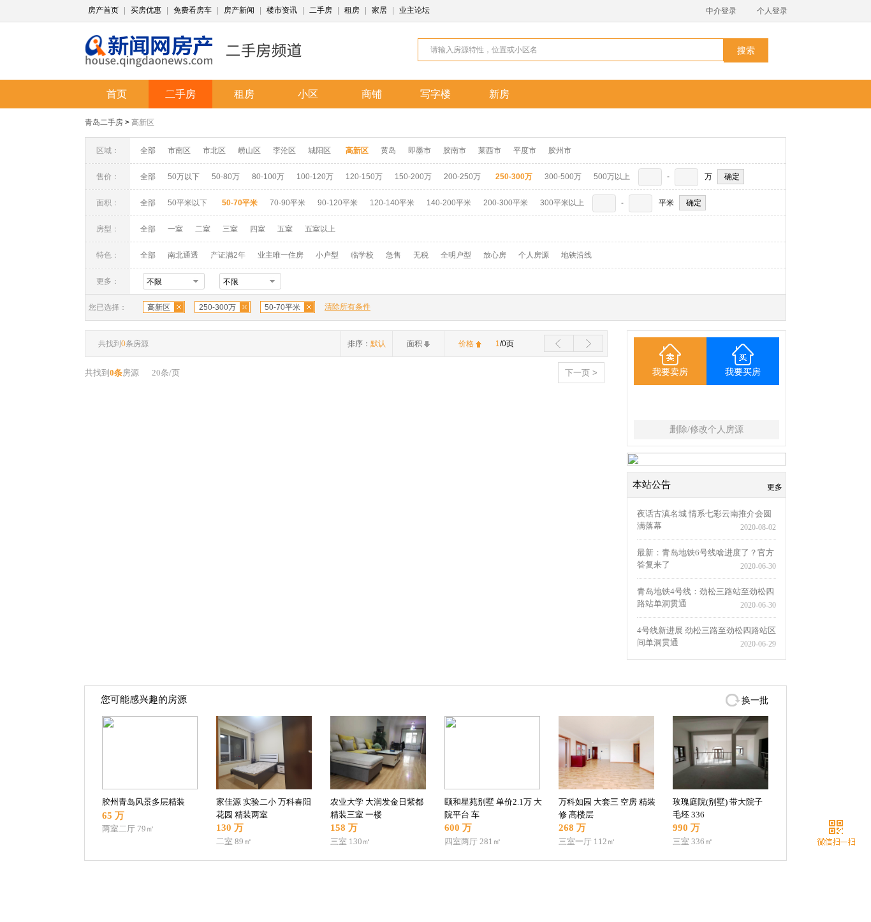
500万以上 (612, 176)
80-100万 (268, 176)
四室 (257, 228)
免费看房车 (192, 10)
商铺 (372, 94)
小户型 (327, 255)
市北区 (214, 150)
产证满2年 (227, 255)
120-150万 (364, 176)
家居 (379, 10)
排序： (367, 343)
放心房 (494, 255)
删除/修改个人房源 (706, 429)
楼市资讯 (282, 10)
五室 (285, 228)
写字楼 (435, 94)
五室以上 (320, 228)
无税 (420, 255)
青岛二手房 (104, 122)
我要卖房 (670, 372)
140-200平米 (449, 202)
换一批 (755, 700)
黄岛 (388, 150)
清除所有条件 (347, 306)
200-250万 (462, 176)
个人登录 (772, 10)
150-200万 (413, 176)
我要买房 (743, 372)
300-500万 (563, 176)
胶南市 (454, 150)
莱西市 (489, 150)
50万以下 (184, 176)
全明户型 (456, 255)
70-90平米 (287, 202)
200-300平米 (505, 202)
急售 (393, 255)
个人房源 (533, 255)
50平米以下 (187, 202)
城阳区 (319, 150)
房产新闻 (239, 10)
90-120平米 (338, 202)
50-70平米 (282, 307)
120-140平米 (392, 202)
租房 (352, 10)
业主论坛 (414, 10)
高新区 (142, 122)
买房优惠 (146, 10)
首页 (116, 94)
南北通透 (183, 255)
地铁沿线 (576, 255)
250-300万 (217, 307)
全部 (148, 150)
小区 (308, 94)
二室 (203, 228)
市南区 (179, 150)
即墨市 (419, 150)
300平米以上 (562, 202)
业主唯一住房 (281, 255)
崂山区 (249, 150)
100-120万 (314, 176)
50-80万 (226, 176)
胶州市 (559, 150)
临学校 (362, 255)
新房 (499, 94)
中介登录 (721, 10)
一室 (175, 228)
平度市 (524, 150)
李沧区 (284, 150)
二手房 (320, 10)
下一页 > (581, 372)
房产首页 (103, 10)
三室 (230, 228)
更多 (774, 487)
